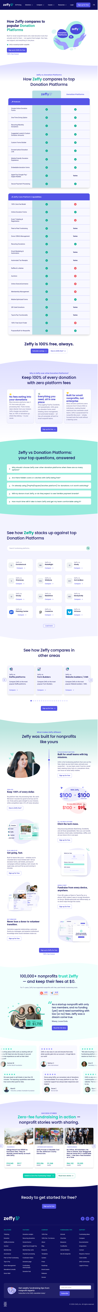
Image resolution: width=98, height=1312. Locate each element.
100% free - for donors (48, 1238)
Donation (6, 1238)
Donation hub (27, 1271)
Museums (63, 1242)
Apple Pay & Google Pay (30, 1246)
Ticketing (6, 1234)
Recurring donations (29, 1238)
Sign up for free (64, 775)
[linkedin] (92, 1219)
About (43, 1242)
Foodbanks (63, 1246)
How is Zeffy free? (15, 808)
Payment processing (29, 1254)
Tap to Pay (7, 1261)
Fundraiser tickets (28, 1257)
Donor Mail (7, 1273)
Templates (45, 1254)
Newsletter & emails (10, 1269)
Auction (6, 1246)
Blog (43, 1246)
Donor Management (10, 1265)
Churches (63, 1238)
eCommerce (7, 1254)
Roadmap (44, 1265)
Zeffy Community (84, 1261)
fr (94, 5)
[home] (8, 4)
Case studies (83, 1257)
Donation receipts (28, 1234)
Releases (44, 1273)
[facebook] (83, 1219)
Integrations (82, 1246)
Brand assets (45, 1269)
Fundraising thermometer (26, 1266)
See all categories (65, 1254)
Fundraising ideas (84, 1234)
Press (43, 1261)
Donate (44, 1277)
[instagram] (87, 1219)
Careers (44, 1257)
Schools (62, 1234)
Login (72, 5)
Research (44, 1250)
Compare (82, 1238)
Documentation (83, 1242)
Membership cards (28, 1250)
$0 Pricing (18, 5)
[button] (29, 5)
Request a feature (84, 1254)
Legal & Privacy (83, 1265)
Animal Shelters (64, 1250)
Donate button (27, 1242)
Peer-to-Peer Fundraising (11, 1257)
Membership (7, 1250)
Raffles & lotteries (9, 1242)
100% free (44, 1234)
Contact (81, 1250)
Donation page (27, 1261)
